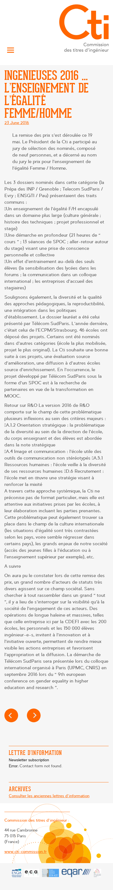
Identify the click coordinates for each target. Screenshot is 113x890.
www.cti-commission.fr (25, 851)
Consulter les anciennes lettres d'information (49, 795)
